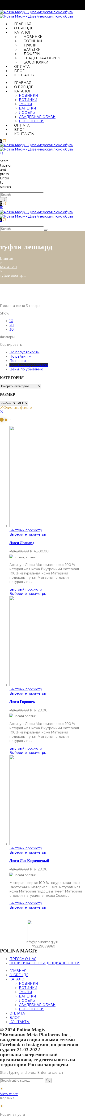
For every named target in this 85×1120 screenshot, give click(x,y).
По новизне (19, 361)
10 (11, 321)
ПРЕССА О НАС (22, 959)
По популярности (24, 352)
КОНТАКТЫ (24, 75)
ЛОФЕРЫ (32, 54)
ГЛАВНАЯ (22, 24)
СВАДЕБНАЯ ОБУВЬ (42, 58)
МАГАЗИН (8, 267)
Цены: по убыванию (26, 369)
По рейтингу (20, 356)
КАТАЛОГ (22, 32)
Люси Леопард (21, 543)
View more (9, 1094)
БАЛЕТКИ (32, 49)
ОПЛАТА (22, 66)
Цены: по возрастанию (28, 365)
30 (11, 329)
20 (11, 325)
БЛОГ (19, 71)
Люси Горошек (22, 701)
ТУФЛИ (30, 45)
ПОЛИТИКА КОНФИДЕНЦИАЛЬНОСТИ (44, 963)
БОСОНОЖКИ (36, 62)
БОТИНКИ (33, 41)
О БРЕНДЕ (23, 28)
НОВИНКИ (33, 37)
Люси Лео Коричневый (29, 860)
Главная (6, 258)
